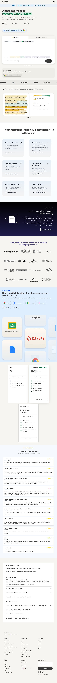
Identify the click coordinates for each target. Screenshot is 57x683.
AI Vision (6, 654)
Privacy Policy (7, 666)
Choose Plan (39, 399)
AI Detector (7, 641)
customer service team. (31, 571)
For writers (23, 652)
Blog (39, 648)
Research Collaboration (26, 650)
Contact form (24, 662)
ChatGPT (12, 57)
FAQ (5, 662)
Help (5, 664)
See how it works (46, 229)
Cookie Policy (7, 668)
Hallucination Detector (9, 643)
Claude (17, 57)
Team (39, 643)
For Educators (24, 645)
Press (39, 646)
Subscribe (45, 668)
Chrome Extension (8, 652)
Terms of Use (7, 670)
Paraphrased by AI (45, 57)
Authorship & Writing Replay (10, 646)
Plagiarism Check (8, 645)
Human (22, 57)
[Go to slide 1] (27, 117)
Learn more (40, 5)
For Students (24, 646)
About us (40, 641)
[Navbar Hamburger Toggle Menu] (54, 2)
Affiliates (40, 645)
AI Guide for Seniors (26, 656)
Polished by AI (35, 57)
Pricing (22, 641)
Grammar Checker (8, 650)
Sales (22, 643)
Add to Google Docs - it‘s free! (14, 30)
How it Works (24, 648)
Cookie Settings (8, 672)
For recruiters (24, 654)
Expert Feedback (8, 648)
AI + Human (28, 57)
